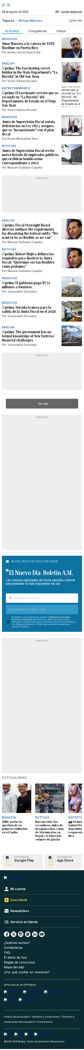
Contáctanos (13, 948)
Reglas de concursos (19, 962)
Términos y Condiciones (22, 620)
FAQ (7, 952)
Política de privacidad (16, 1016)
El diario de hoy (15, 957)
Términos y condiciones (45, 1016)
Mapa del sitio (14, 967)
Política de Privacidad (59, 617)
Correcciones (45, 1021)
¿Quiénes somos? (17, 943)
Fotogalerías (14, 778)
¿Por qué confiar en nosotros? (27, 972)
